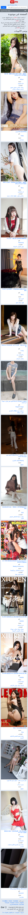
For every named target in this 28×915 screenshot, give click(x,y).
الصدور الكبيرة (14, 844)
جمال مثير (21, 844)
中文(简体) (15, 901)
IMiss (22, 188)
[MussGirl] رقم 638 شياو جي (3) (18, 889)
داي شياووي (21, 83)
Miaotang (21, 242)
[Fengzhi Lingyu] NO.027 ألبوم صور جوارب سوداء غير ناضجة (14, 401)
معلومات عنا (5, 912)
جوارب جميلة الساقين (18, 516)
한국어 (17, 902)
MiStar (22, 79)
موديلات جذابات (16, 89)
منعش (15, 87)
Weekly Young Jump (18, 566)
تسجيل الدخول (10, 5)
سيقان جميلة (21, 629)
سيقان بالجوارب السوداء (18, 631)
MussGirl (21, 893)
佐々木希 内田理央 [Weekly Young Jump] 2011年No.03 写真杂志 (14, 561)
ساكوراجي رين (20, 354)
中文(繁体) (5, 901)
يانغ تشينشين (21, 681)
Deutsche (15, 904)
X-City (22, 350)
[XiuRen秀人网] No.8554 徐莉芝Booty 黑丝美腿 (14, 617)
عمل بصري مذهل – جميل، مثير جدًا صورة (16, 780)
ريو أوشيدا (12, 570)
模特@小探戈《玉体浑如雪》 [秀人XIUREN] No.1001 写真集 (15, 831)
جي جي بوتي (21, 625)
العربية (11, 904)
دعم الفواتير (11, 912)
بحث (4, 7)
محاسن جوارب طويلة (18, 196)
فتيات (11, 196)
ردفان (22, 87)
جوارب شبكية (20, 412)
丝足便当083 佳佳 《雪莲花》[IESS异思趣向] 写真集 (14, 507)
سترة (8, 196)
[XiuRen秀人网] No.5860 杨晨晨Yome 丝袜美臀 (14, 673)
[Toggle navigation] (25, 10)
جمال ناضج (18, 302)
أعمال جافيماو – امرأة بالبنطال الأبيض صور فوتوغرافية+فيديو (16, 455)
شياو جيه (21, 897)
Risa (22, 732)
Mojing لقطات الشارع (18, 460)
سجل (16, 5)
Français (7, 902)
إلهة (23, 302)
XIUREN (22, 621)
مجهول (22, 464)
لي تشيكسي (21, 192)
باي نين (22, 846)
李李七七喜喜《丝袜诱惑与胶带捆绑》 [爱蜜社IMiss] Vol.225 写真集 (14, 182)
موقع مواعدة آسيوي (5, 10)
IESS (22, 512)
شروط (22, 912)
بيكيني (18, 87)
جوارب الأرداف (13, 685)
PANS (22, 136)
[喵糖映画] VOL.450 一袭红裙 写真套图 (16, 238)
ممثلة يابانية (21, 574)
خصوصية (17, 912)
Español (12, 902)
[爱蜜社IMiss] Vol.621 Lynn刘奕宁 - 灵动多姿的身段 (14, 289)
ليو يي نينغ (21, 298)
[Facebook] (2, 907)
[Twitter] (3, 907)
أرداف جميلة (21, 685)
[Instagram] (6, 907)
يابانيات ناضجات (20, 358)
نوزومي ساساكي (20, 570)
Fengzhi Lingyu (20, 407)
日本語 (10, 901)
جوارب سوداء (14, 629)
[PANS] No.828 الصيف (20, 131)
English (22, 902)
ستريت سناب (20, 784)
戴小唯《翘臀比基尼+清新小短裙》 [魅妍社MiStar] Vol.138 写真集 (15, 74)
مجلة (16, 574)
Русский (21, 904)
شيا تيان (22, 140)
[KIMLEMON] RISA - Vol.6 (19, 728)
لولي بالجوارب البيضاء (18, 246)
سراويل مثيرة (20, 411)
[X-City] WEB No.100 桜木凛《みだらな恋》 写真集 (14, 345)
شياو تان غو (21, 840)
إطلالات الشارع (13, 411)
